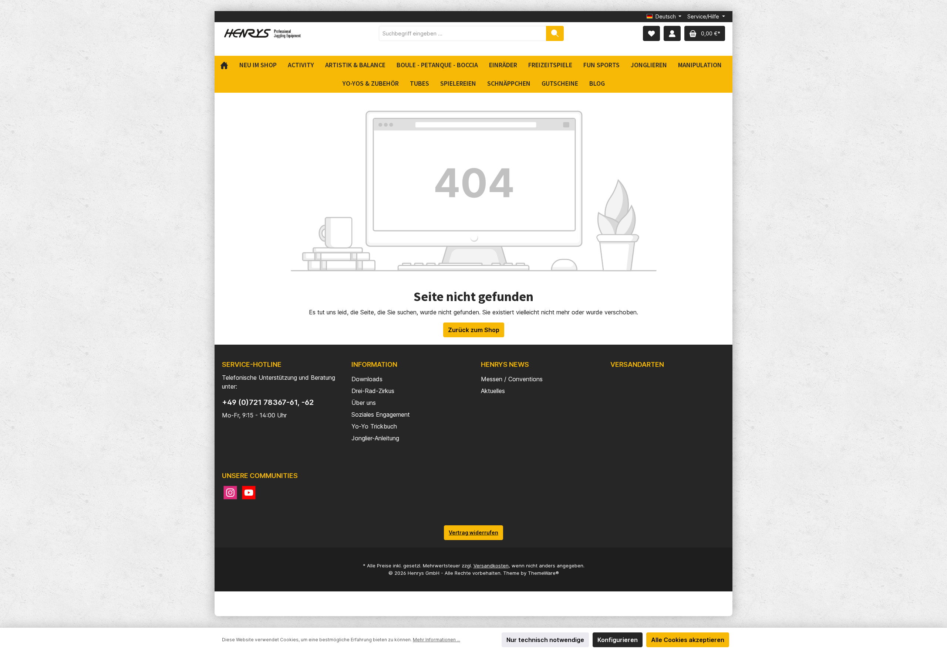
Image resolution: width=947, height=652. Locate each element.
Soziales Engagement (380, 414)
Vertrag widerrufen (473, 532)
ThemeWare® (543, 573)
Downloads (366, 379)
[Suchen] (555, 33)
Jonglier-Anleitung (375, 438)
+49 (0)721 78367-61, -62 (268, 402)
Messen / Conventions (512, 379)
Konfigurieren (617, 640)
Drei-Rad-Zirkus (372, 391)
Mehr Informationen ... (436, 639)
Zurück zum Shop (473, 330)
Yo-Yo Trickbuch (374, 426)
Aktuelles (493, 391)
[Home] (227, 65)
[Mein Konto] (672, 33)
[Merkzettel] (651, 33)
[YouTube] (248, 492)
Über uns (363, 402)
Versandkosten (491, 566)
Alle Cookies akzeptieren (687, 640)
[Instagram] (230, 492)
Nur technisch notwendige (545, 640)
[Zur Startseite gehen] (262, 33)
